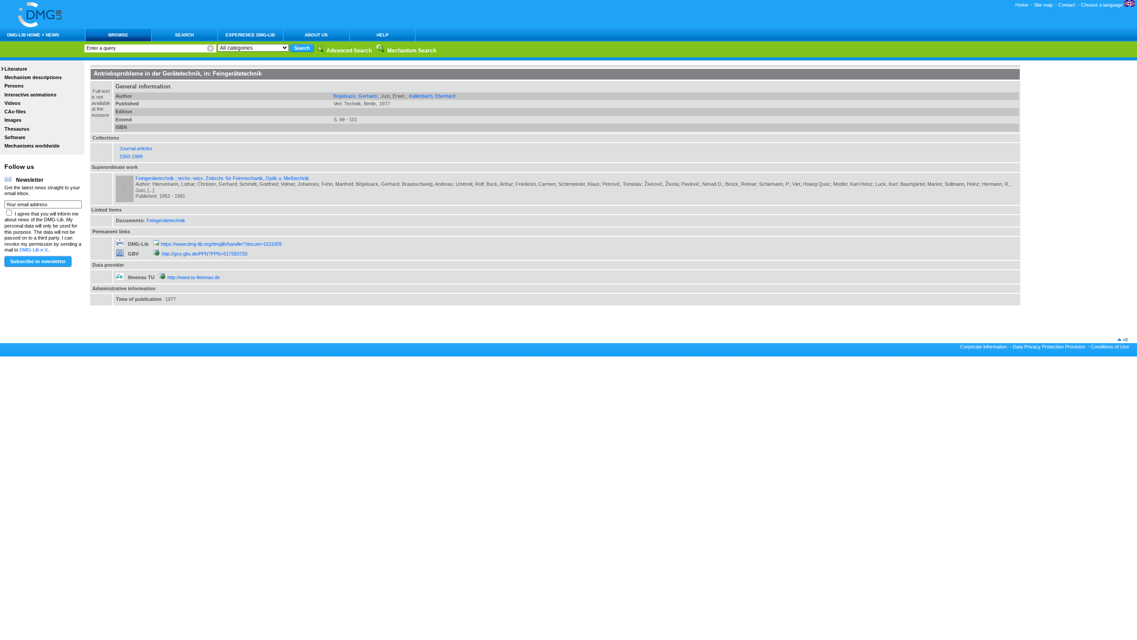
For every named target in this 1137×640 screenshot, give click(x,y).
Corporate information (983, 346)
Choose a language (1102, 5)
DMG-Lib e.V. (34, 249)
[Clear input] (210, 48)
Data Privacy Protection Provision (1049, 346)
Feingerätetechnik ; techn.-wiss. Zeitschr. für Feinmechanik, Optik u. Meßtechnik (222, 178)
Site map (1043, 5)
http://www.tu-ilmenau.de (193, 277)
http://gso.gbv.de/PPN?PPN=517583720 (204, 253)
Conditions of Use (1110, 346)
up (1125, 339)
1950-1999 (131, 156)
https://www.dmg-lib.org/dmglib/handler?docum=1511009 (221, 244)
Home (1021, 5)
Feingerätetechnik (166, 220)
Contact (1066, 5)
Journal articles (135, 148)
